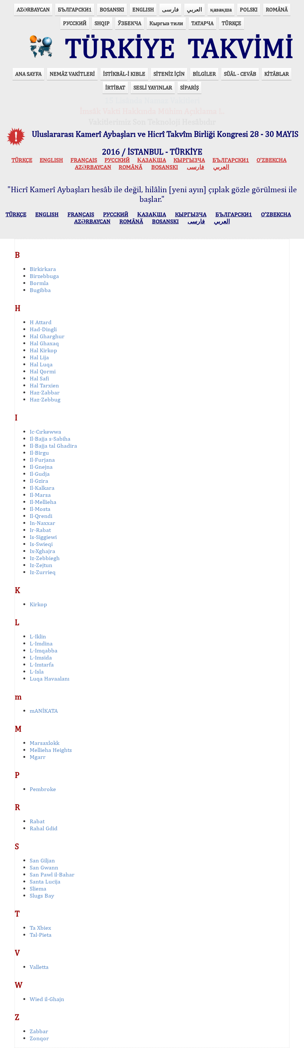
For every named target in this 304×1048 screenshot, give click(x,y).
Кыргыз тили (166, 23)
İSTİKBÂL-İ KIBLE (124, 74)
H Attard (41, 322)
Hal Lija (39, 357)
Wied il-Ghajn (47, 999)
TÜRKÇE (231, 23)
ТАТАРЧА (202, 23)
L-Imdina (41, 643)
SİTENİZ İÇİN (169, 74)
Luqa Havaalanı (49, 678)
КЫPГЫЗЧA (189, 159)
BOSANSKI (112, 9)
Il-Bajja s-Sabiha (50, 438)
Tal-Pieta (41, 934)
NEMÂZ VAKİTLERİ (72, 74)
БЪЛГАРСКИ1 (75, 9)
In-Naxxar (42, 522)
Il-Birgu (39, 452)
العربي (194, 9)
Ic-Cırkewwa (45, 431)
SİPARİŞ (189, 87)
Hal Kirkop (43, 350)
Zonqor (39, 1038)
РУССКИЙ (74, 23)
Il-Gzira (39, 480)
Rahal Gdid (43, 828)
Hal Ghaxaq (44, 343)
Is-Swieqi (41, 543)
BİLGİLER (204, 74)
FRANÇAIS (83, 159)
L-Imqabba (43, 650)
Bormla (39, 282)
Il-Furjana (42, 459)
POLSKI (249, 9)
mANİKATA (44, 710)
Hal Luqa (41, 364)
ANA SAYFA (28, 74)
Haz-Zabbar (45, 392)
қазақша (221, 9)
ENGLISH (143, 9)
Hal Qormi (43, 371)
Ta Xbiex (40, 927)
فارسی (170, 9)
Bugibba (40, 290)
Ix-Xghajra (42, 550)
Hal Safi (39, 378)
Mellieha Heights (51, 749)
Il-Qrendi (41, 515)
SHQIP (102, 23)
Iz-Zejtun (41, 565)
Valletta (39, 966)
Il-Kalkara (42, 487)
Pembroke (43, 789)
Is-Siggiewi (43, 536)
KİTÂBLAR (276, 74)
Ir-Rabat (40, 529)
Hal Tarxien (44, 385)
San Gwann (44, 867)
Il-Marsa (40, 494)
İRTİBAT (115, 87)
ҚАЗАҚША (151, 159)
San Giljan (42, 860)
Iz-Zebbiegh (45, 558)
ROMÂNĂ (277, 9)
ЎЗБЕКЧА (129, 23)
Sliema (38, 888)
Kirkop (38, 604)
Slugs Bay (42, 895)
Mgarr (38, 756)
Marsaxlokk (44, 742)
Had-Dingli (43, 329)
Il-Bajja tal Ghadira (53, 445)
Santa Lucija (45, 881)
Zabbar (39, 1031)
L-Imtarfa (42, 664)
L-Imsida (41, 657)
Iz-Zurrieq (43, 572)
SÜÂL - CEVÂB (240, 74)
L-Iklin (38, 636)
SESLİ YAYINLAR (152, 87)
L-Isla (37, 671)
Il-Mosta (40, 508)
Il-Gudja (40, 473)
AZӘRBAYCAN (33, 9)
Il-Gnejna (41, 466)
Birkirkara (43, 268)
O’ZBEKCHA (272, 159)
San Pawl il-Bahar (52, 874)
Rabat (37, 821)
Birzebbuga (44, 275)
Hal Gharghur (47, 336)
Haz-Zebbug (45, 399)
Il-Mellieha (43, 501)
